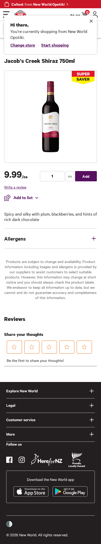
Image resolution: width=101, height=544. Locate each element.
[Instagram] (22, 460)
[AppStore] (30, 491)
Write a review (15, 187)
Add (86, 176)
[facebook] (9, 460)
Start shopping (55, 45)
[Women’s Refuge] (9, 524)
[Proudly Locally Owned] (76, 460)
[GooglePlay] (70, 491)
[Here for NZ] (46, 460)
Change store (22, 45)
